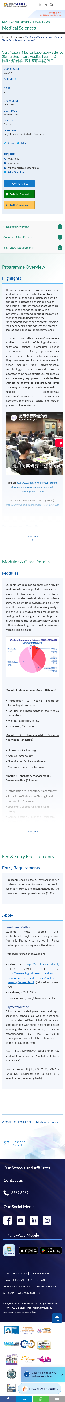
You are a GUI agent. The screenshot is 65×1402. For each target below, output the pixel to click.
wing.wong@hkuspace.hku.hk (23, 167)
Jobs (6, 1273)
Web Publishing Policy (18, 1286)
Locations (20, 1273)
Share (10, 143)
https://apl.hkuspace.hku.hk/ (42, 964)
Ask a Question (15, 172)
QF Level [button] (9, 79)
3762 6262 (20, 1193)
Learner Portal (41, 1273)
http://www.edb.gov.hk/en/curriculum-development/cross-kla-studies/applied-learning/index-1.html (34, 487)
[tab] (32, 267)
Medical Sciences (19, 27)
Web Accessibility (29, 1292)
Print (23, 143)
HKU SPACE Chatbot (43, 1388)
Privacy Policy (46, 1286)
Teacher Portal (13, 1280)
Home (5, 37)
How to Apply (19, 183)
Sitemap (8, 1292)
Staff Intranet (38, 1280)
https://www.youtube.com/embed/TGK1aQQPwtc (32, 504)
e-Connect (18, 1143)
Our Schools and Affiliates (26, 1168)
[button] (51, 5)
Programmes (16, 37)
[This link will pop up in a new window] (28, 1250)
